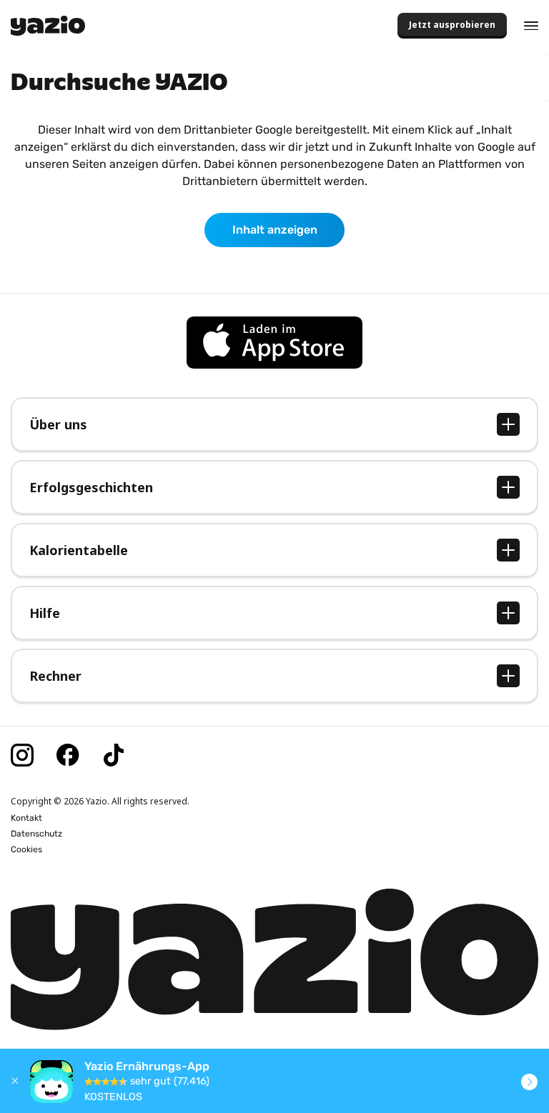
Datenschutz (36, 834)
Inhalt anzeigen (274, 229)
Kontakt (26, 818)
